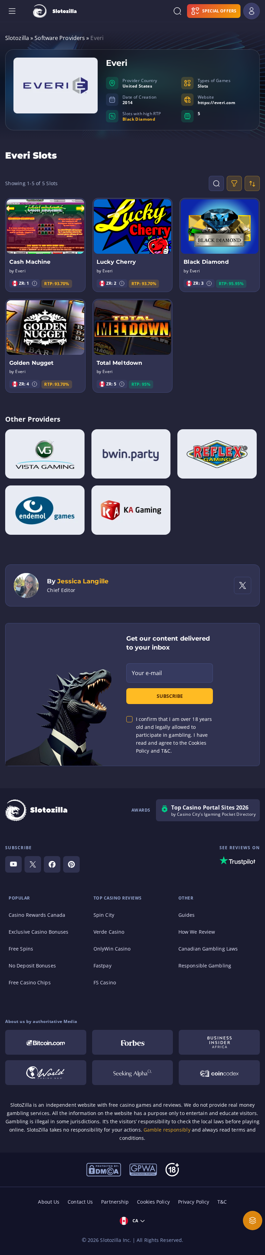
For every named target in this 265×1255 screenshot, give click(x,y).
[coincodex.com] (219, 1072)
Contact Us (80, 1201)
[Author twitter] (242, 585)
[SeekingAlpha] (132, 1072)
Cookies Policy (153, 1201)
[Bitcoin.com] (45, 1042)
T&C (222, 1201)
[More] (252, 1220)
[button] (34, 283)
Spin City (104, 915)
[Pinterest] (71, 864)
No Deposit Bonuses (32, 965)
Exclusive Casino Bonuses (38, 931)
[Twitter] (32, 864)
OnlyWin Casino (112, 948)
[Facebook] (52, 864)
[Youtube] (13, 864)
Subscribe (170, 696)
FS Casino (105, 982)
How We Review (196, 931)
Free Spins (21, 948)
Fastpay (102, 965)
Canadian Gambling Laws (208, 948)
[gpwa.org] (143, 1169)
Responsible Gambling (204, 965)
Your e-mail (147, 673)
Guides (186, 915)
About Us (48, 1201)
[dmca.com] (103, 1169)
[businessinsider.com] (219, 1042)
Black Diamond (138, 119)
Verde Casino (109, 931)
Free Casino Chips (30, 982)
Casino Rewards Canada (37, 915)
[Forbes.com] (132, 1042)
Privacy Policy (193, 1201)
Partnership (115, 1201)
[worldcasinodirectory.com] (45, 1072)
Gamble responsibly (167, 1129)
